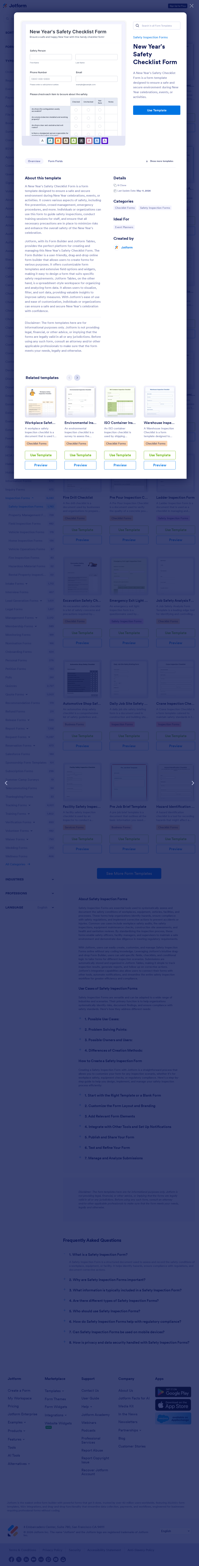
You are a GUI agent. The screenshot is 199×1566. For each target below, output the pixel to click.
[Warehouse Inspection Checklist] (159, 401)
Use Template (157, 110)
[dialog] (99, 783)
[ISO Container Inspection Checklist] (120, 401)
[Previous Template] (6, 783)
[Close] (191, 6)
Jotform (127, 247)
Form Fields (55, 161)
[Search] (137, 25)
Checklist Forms (125, 208)
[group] (41, 431)
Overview (34, 161)
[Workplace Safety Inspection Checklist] (41, 401)
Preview (40, 465)
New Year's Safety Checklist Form (155, 54)
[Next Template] (193, 783)
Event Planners (125, 227)
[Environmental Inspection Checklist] (80, 401)
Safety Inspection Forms (150, 37)
